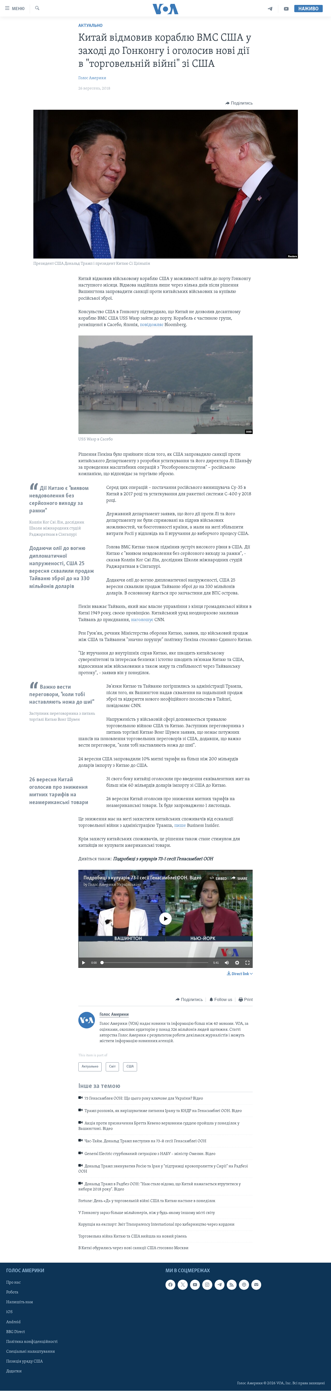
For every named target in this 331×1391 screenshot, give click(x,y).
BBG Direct (15, 1332)
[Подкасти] (244, 1285)
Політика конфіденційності (32, 1342)
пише (180, 825)
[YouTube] (286, 9)
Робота (12, 1293)
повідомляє (152, 325)
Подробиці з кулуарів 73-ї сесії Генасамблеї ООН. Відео (142, 878)
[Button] (239, 103)
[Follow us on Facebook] (170, 1285)
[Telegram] (270, 9)
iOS (9, 1312)
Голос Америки (92, 78)
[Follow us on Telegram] (219, 1285)
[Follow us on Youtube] (195, 1285)
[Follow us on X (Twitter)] (182, 1285)
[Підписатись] (256, 1285)
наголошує (142, 620)
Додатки (14, 1371)
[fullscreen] (247, 963)
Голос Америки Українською (114, 885)
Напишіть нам (19, 1302)
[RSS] (232, 1285)
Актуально (90, 26)
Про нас (13, 1283)
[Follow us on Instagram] (207, 1285)
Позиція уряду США (24, 1361)
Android (13, 1322)
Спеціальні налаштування (30, 1352)
